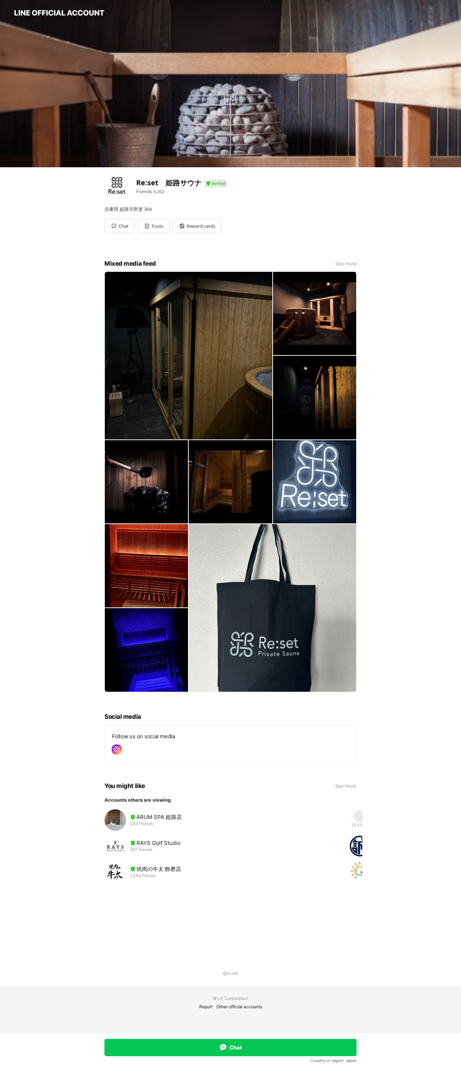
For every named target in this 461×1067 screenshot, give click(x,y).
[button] (154, 226)
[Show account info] (216, 184)
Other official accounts (239, 1006)
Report (205, 1006)
